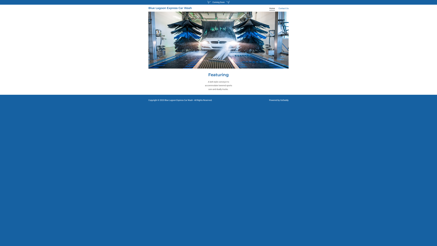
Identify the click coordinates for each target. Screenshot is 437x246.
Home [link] (272, 8)
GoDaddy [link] (284, 100)
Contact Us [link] (284, 8)
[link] (170, 8)
